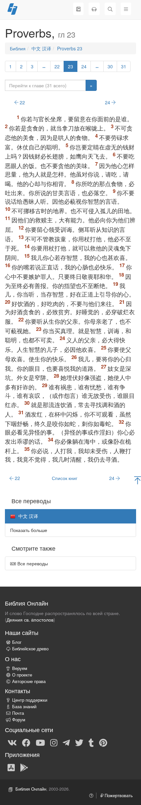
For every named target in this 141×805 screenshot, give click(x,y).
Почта (18, 713)
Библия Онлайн (30, 789)
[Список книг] (78, 9)
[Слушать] (94, 9)
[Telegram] (66, 742)
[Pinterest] (103, 742)
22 (57, 66)
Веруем (19, 668)
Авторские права (29, 681)
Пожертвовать (118, 795)
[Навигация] (126, 9)
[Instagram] (53, 742)
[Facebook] (26, 742)
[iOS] (11, 767)
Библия (18, 48)
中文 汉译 (41, 48)
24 (84, 66)
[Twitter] (79, 742)
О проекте (22, 675)
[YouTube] (40, 742)
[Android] (24, 767)
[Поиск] (110, 9)
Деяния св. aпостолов (30, 619)
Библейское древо (30, 649)
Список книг (64, 478)
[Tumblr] (91, 742)
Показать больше (28, 530)
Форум (18, 720)
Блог (17, 642)
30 (110, 66)
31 (123, 66)
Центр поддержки (29, 700)
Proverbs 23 (69, 48)
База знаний (24, 707)
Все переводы (32, 563)
